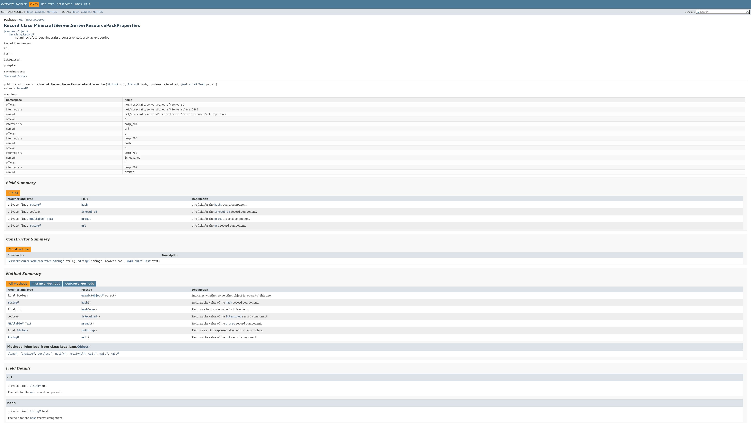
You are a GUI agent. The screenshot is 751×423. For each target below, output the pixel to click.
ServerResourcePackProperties (29, 261)
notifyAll (76, 353)
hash (84, 204)
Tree (51, 4)
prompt (86, 218)
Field (29, 12)
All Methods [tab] (18, 283)
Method (52, 12)
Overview (7, 4)
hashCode (87, 309)
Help (87, 4)
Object (97, 295)
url (83, 225)
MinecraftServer (15, 76)
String (112, 84)
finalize (26, 353)
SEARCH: (690, 12)
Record (21, 88)
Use (43, 4)
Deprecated (64, 4)
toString (87, 330)
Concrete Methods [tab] (79, 283)
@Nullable (188, 84)
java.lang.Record (21, 34)
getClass (44, 353)
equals (86, 295)
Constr (40, 12)
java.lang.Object (15, 31)
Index (78, 4)
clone (11, 353)
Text (202, 84)
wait (91, 353)
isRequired (89, 211)
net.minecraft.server (31, 19)
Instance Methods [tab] (46, 283)
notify (60, 353)
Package (21, 4)
